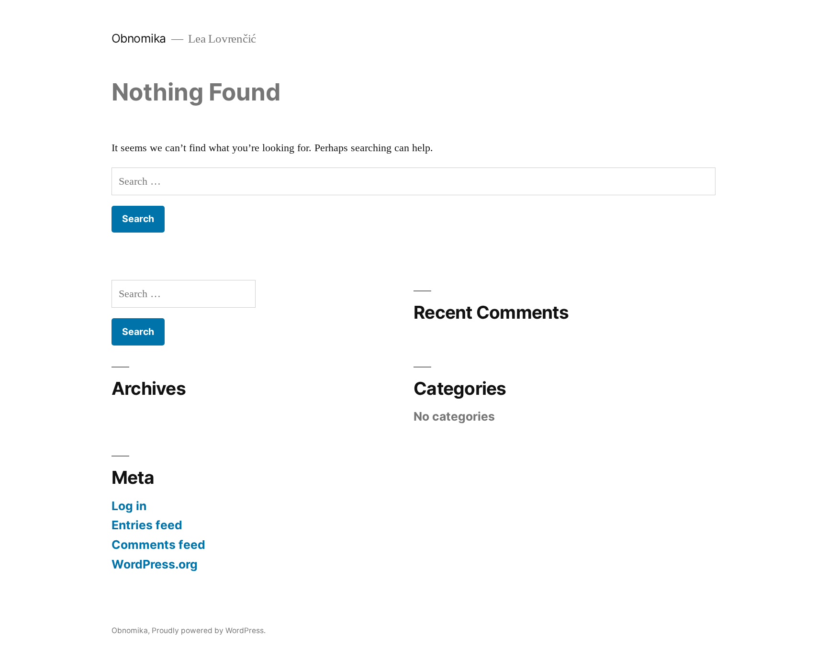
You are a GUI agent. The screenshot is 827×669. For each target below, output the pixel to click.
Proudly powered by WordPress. (209, 630)
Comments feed (158, 544)
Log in (129, 506)
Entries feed (147, 525)
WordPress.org (155, 564)
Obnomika (139, 38)
